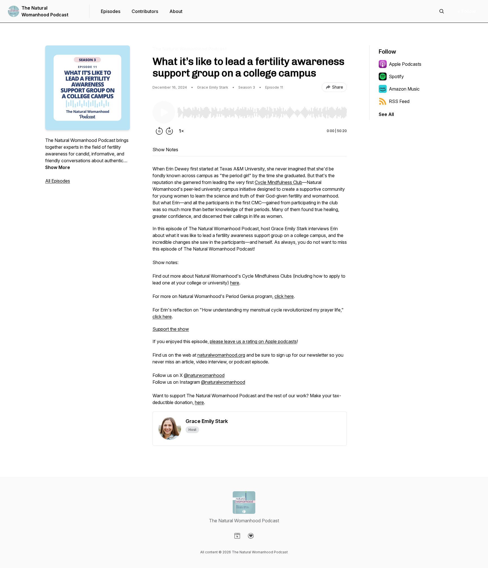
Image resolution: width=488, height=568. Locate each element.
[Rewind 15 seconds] (159, 131)
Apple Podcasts (405, 64)
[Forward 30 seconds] (169, 131)
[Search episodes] (441, 11)
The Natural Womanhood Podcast (44, 11)
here (234, 283)
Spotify (396, 76)
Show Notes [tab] (165, 149)
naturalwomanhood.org (221, 355)
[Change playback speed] (181, 131)
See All (386, 114)
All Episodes (57, 181)
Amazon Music (404, 89)
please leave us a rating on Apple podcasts (253, 341)
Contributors (145, 11)
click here (284, 296)
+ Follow (466, 11)
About (175, 11)
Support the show (170, 329)
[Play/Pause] (163, 112)
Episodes (110, 11)
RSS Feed (399, 101)
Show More (57, 167)
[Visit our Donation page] (251, 536)
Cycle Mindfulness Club (278, 182)
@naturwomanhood (204, 375)
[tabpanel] (249, 288)
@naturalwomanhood (223, 382)
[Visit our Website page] (237, 536)
